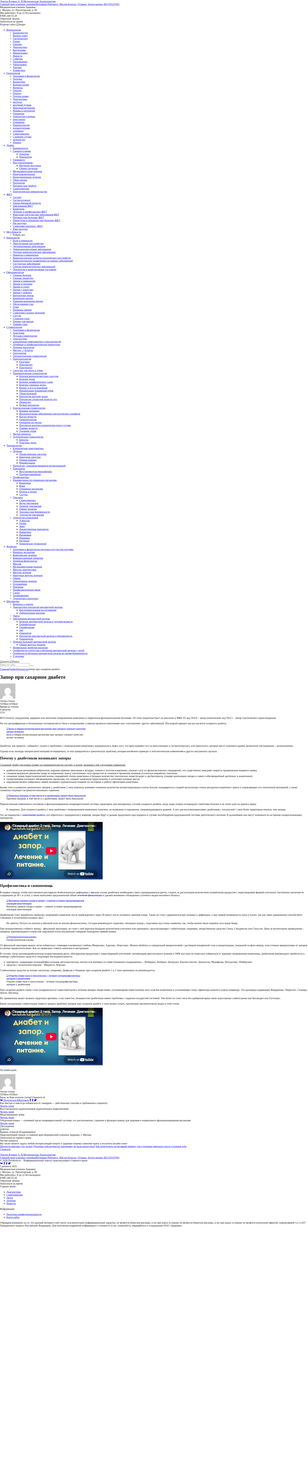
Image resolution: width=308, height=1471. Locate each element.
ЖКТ (9, 194)
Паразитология (21, 125)
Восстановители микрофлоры (35, 471)
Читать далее (7, 1106)
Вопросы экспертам (24, 552)
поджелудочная (21, 128)
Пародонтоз (25, 367)
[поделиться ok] (32, 1100)
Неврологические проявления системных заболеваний (43, 260)
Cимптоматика (27, 500)
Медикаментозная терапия (27, 171)
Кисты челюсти (27, 416)
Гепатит (17, 90)
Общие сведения (28, 168)
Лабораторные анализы (32, 613)
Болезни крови (21, 84)
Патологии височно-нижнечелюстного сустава (45, 425)
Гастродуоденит (21, 200)
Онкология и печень (24, 116)
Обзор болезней (28, 393)
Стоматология (14, 327)
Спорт (16, 592)
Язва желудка (20, 229)
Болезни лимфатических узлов (36, 382)
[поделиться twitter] (35, 1100)
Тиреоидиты (26, 639)
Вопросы (18, 87)
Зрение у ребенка (22, 292)
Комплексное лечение (25, 555)
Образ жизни (20, 180)
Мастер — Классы (23, 350)
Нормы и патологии (24, 110)
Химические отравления (32, 543)
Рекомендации (27, 462)
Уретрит (17, 67)
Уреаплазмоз (20, 64)
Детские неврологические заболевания (34, 252)
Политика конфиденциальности (24, 1214)
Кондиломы (19, 50)
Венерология (13, 30)
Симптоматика (21, 133)
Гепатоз (17, 93)
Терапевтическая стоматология (30, 373)
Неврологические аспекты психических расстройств (42, 258)
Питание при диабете (24, 185)
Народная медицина (24, 107)
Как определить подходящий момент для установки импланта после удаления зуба (141, 1146)
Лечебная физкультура (25, 561)
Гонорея (17, 44)
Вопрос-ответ (20, 35)
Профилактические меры (26, 589)
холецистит (19, 139)
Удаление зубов (27, 431)
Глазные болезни (22, 275)
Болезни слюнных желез (32, 385)
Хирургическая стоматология (29, 408)
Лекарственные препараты (34, 529)
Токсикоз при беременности (34, 512)
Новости (17, 56)
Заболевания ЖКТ (23, 206)
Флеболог (11, 546)
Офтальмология (15, 272)
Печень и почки (28, 491)
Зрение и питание (22, 284)
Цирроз (17, 142)
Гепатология (13, 73)
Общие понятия (28, 509)
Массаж (17, 563)
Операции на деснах (30, 422)
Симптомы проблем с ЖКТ (28, 226)
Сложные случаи (22, 136)
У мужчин (18, 656)
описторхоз (19, 119)
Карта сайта (12, 1217)
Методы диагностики (24, 569)
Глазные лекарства (23, 278)
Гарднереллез (20, 38)
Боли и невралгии (23, 240)
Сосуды (17, 315)
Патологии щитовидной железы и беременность (45, 636)
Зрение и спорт (21, 286)
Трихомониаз (20, 61)
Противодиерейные (30, 474)
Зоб (21, 630)
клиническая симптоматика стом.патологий (37, 341)
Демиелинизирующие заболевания (32, 249)
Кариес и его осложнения (33, 387)
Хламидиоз (19, 70)
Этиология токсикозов (31, 514)
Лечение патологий (23, 347)
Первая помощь (27, 460)
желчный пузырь (22, 105)
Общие (17, 578)
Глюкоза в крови (22, 151)
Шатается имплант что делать (16, 1146)
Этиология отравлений (25, 517)
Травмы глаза (20, 324)
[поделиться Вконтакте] (1, 1163)
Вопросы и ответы (23, 604)
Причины (18, 587)
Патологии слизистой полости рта (38, 399)
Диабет (10, 145)
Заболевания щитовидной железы (31, 618)
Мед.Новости (13, 232)
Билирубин (19, 81)
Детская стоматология (25, 335)
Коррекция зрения (23, 298)
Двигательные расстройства (28, 243)
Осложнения (20, 584)
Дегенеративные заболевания (29, 246)
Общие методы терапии (32, 644)
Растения (24, 540)
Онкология (25, 633)
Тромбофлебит (21, 595)
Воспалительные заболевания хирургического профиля (49, 413)
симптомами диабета (33, 815)
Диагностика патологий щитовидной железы (38, 607)
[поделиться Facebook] (30, 1100)
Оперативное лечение (25, 581)
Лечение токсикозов (30, 506)
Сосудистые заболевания (26, 263)
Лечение (17, 451)
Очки (16, 307)
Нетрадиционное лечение (27, 177)
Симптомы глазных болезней (29, 312)
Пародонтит (26, 364)
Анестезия (18, 333)
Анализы (24, 154)
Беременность (20, 148)
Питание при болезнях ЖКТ (28, 217)
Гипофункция (26, 627)
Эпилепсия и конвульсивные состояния (34, 269)
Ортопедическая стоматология (29, 356)
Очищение (19, 122)
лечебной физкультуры (89, 895)
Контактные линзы (23, 295)
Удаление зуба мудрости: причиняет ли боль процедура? (64, 1146)
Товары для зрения (23, 321)
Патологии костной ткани (33, 396)
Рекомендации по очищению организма (35, 480)
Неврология (13, 237)
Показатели (25, 157)
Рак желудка (19, 223)
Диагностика (20, 47)
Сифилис (18, 58)
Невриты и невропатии (25, 255)
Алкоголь (24, 520)
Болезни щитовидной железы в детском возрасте (46, 621)
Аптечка (17, 79)
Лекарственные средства (32, 454)
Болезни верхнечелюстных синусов (38, 376)
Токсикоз (18, 497)
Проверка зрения (22, 310)
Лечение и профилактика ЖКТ (30, 211)
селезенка (18, 131)
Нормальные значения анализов (30, 647)
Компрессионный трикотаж (28, 558)
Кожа (22, 486)
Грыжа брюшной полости (27, 203)
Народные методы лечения (27, 575)
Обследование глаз (23, 304)
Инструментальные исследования (37, 610)
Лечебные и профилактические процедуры (36, 344)
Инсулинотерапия (23, 162)
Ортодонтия (19, 353)
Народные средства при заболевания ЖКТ (36, 214)
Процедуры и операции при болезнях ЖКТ (36, 220)
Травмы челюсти (28, 428)
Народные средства (30, 457)
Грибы (22, 523)
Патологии (19, 183)
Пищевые (24, 538)
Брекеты (23, 439)
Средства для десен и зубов (28, 370)
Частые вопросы (22, 434)
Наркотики (25, 532)
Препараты (19, 468)
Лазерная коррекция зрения (28, 301)
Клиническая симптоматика (28, 448)
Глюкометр (19, 159)
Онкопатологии (28, 419)
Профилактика (21, 477)
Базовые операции (29, 411)
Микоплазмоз (20, 53)
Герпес (16, 41)
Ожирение (18, 113)
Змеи (22, 526)
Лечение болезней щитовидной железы (34, 641)
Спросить (5, 1149)
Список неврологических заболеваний (34, 266)
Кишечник (19, 208)
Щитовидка (12, 601)
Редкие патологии (29, 405)
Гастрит (17, 197)
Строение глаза (21, 318)
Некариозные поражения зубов (36, 390)
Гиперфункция (27, 624)
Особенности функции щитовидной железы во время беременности (50, 653)
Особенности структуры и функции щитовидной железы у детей (48, 650)
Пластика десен (27, 442)
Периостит (25, 402)
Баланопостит (20, 32)
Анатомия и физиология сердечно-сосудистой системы (43, 549)
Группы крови (21, 96)
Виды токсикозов (28, 503)
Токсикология (14, 445)
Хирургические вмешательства (30, 191)
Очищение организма (31, 488)
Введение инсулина (30, 165)
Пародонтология (22, 359)
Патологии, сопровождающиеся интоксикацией (39, 465)
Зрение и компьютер (24, 281)
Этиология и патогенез (25, 598)
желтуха (17, 102)
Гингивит (24, 361)
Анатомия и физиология (26, 76)
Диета (16, 615)
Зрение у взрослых (23, 289)
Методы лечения (22, 572)
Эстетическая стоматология (28, 436)
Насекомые (25, 535)
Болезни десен (27, 379)
